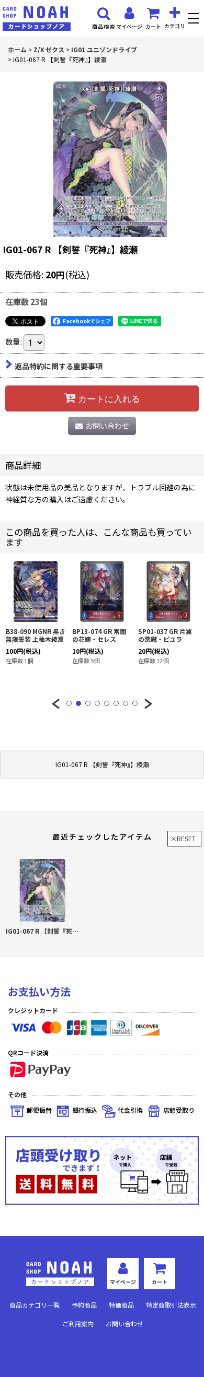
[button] (194, 19)
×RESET (183, 838)
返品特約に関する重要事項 (59, 366)
